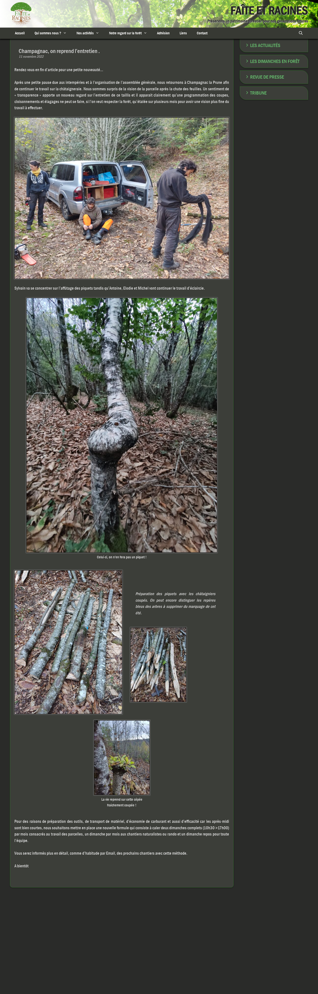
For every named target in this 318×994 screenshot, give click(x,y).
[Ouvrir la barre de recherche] (300, 33)
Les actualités (265, 45)
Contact (202, 33)
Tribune (258, 93)
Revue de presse (267, 77)
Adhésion (163, 33)
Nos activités (85, 33)
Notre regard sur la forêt (125, 33)
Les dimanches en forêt (275, 61)
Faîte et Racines (269, 10)
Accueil (20, 33)
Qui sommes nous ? (48, 33)
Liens (183, 33)
